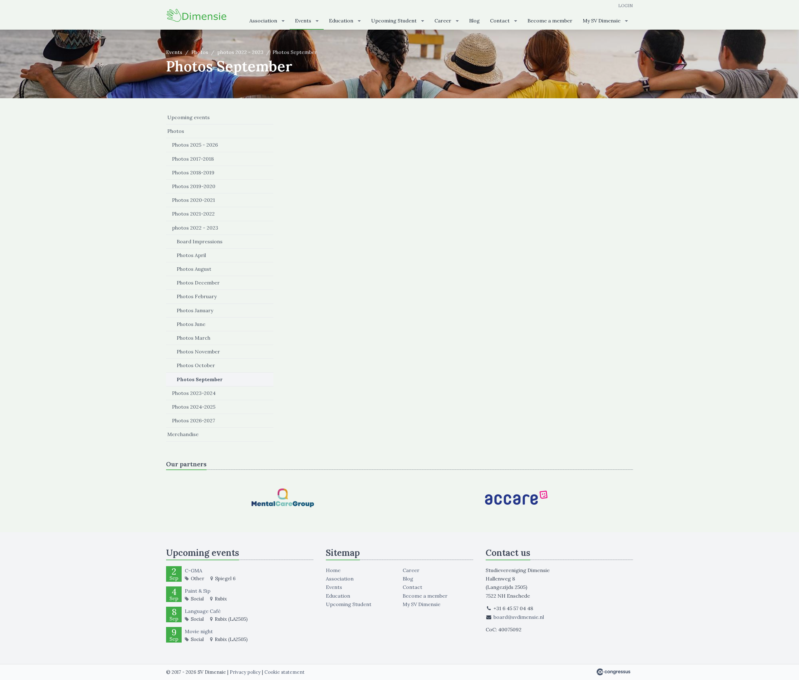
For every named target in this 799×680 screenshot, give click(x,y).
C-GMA (193, 570)
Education (341, 20)
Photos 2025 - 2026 (195, 145)
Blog (474, 20)
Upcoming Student (394, 20)
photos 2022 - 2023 (240, 52)
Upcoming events (188, 117)
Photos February (197, 296)
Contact (500, 20)
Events (303, 20)
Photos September (200, 379)
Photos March (193, 338)
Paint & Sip (197, 591)
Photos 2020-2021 (193, 200)
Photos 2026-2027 (193, 420)
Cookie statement (284, 672)
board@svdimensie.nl (518, 617)
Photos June (191, 324)
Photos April (191, 255)
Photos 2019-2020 (193, 186)
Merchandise (183, 434)
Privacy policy (245, 672)
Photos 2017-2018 (193, 159)
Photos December (198, 282)
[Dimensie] (197, 15)
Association (263, 20)
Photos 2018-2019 (193, 172)
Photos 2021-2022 (193, 214)
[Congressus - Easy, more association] (613, 671)
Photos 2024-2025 (193, 407)
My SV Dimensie (601, 20)
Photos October (196, 365)
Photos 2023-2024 (194, 393)
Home (333, 570)
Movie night (199, 631)
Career (442, 20)
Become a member (549, 20)
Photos (199, 52)
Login (625, 5)
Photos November (198, 351)
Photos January (195, 310)
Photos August (194, 269)
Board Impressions (200, 241)
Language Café (203, 611)
